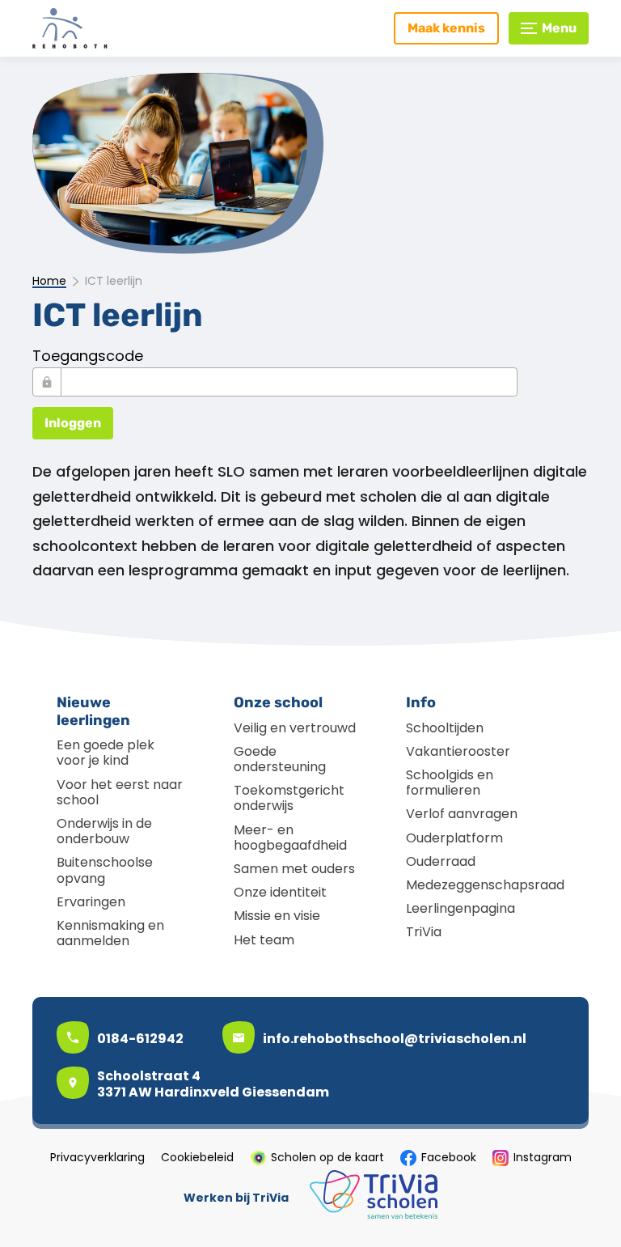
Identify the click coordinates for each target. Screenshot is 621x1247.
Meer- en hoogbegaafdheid (290, 838)
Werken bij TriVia (236, 1198)
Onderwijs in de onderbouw (104, 831)
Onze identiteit (280, 892)
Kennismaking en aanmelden (110, 933)
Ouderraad (440, 861)
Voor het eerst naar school (120, 792)
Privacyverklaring (97, 1158)
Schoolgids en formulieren (449, 783)
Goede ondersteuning (280, 759)
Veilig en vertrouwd (295, 728)
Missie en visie (277, 915)
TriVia (423, 932)
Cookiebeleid (197, 1158)
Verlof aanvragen (462, 813)
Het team (264, 940)
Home (49, 281)
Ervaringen (91, 902)
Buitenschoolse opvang (105, 870)
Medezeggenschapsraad (485, 885)
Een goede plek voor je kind (105, 753)
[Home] (101, 28)
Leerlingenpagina (460, 908)
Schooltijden (445, 728)
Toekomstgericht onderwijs (289, 798)
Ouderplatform (454, 838)
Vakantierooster (458, 751)
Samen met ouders (294, 868)
